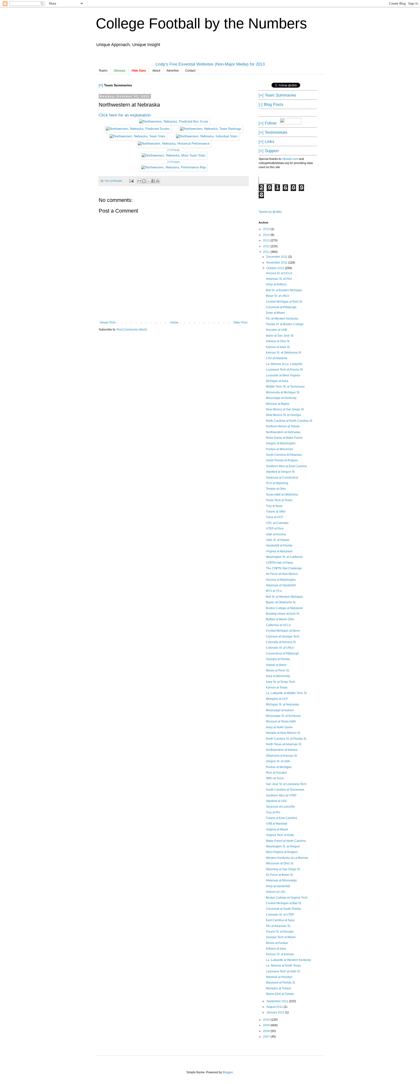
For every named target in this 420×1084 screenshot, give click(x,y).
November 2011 (277, 262)
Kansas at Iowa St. (278, 347)
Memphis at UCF (277, 699)
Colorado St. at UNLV (280, 647)
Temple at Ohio (276, 488)
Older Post (240, 322)
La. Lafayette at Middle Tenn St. (286, 693)
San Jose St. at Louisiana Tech (286, 784)
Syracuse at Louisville (280, 806)
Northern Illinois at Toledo (283, 426)
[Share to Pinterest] (157, 181)
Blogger (228, 1072)
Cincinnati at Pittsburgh (281, 307)
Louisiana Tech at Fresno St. (284, 369)
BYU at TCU (274, 591)
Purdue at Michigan (279, 767)
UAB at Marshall (276, 823)
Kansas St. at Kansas (280, 954)
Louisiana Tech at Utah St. (283, 971)
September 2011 (277, 1001)
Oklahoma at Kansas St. (282, 755)
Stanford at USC (276, 801)
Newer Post (107, 322)
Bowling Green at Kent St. (283, 613)
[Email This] (139, 181)
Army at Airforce (276, 284)
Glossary (119, 70)
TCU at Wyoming (277, 483)
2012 (267, 246)
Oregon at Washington (281, 443)
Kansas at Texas (277, 687)
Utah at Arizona (276, 534)
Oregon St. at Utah (278, 761)
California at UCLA (278, 625)
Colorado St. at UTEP (280, 914)
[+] (101, 85)
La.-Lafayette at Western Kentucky (288, 960)
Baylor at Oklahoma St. (281, 602)
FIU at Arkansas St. (278, 926)
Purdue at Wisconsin (279, 449)
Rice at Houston (276, 772)
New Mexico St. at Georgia (283, 415)
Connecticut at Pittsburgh (282, 653)
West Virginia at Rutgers (282, 852)
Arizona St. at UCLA (279, 273)
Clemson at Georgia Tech (282, 636)
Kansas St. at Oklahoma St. (284, 352)
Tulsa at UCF (274, 517)
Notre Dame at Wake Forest (284, 437)
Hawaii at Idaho (276, 665)
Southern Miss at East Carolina (286, 466)
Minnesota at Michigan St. (283, 392)
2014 (267, 235)
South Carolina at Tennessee (285, 789)
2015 (267, 229)
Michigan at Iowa (277, 381)
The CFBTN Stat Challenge (284, 568)
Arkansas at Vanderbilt (281, 585)
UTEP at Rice (275, 528)
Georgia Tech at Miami (281, 937)
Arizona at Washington (281, 579)
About (156, 70)
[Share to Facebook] (153, 181)
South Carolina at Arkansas (284, 454)
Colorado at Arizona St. (281, 642)
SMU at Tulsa (275, 778)
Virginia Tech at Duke (280, 835)
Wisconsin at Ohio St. (280, 863)
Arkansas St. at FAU (279, 279)
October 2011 (275, 268)
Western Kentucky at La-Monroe (287, 858)
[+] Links (266, 141)
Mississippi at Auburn (280, 710)
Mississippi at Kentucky (281, 398)
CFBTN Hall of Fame (279, 562)
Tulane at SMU (276, 511)
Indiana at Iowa (276, 948)
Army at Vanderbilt (278, 886)
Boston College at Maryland (284, 608)
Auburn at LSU (275, 892)
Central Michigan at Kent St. (284, 301)
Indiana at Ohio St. (278, 341)
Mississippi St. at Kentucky (283, 716)
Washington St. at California (284, 557)
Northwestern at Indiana (282, 750)
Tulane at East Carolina (281, 818)
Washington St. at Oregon (283, 846)
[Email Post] (131, 180)
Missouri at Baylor (277, 403)
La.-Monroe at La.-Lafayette (284, 364)
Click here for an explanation (125, 115)
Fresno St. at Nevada (280, 931)
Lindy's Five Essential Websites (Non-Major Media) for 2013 (210, 64)
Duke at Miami (275, 312)
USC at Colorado (277, 523)
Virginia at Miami (277, 829)
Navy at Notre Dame (279, 727)
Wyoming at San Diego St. (283, 869)
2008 (267, 1031)
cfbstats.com (290, 159)
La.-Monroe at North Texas (283, 965)
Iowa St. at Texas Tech (280, 682)
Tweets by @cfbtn (270, 212)
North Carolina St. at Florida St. (286, 738)
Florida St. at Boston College (285, 324)
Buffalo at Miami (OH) (280, 619)
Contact (190, 70)
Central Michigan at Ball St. (284, 903)
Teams (103, 70)
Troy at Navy (274, 506)
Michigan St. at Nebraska (282, 704)
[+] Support (269, 150)
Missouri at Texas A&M (281, 721)
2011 (267, 252)
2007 (267, 1036)
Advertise (172, 70)
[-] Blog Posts (271, 104)
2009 (267, 1025)
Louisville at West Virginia (283, 375)
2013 (267, 240)
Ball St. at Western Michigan (284, 596)
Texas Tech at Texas (279, 500)
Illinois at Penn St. (277, 670)
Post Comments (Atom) (132, 329)
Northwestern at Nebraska (283, 432)
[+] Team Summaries (277, 95)
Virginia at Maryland (279, 551)
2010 (267, 1019)
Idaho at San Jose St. (280, 335)
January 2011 (275, 1012)
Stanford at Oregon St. (280, 471)
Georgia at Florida (278, 659)
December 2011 (277, 256)
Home (174, 322)
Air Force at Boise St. (279, 875)
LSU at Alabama (276, 358)
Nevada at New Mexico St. (283, 733)
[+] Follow (267, 123)
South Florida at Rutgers (282, 460)
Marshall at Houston (279, 977)
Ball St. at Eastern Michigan (284, 290)
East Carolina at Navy (280, 920)
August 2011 (275, 1007)
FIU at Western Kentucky (282, 318)
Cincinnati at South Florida (283, 908)
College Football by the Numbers (201, 23)
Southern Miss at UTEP (281, 795)
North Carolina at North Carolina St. (289, 420)
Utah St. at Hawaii (277, 540)
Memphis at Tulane (278, 988)
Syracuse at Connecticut (282, 477)
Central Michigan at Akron (283, 630)
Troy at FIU (273, 812)
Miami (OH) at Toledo (280, 994)
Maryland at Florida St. (281, 982)
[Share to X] (148, 181)
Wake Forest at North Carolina (286, 841)
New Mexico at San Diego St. (285, 409)
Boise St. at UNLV (277, 296)
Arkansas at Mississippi (281, 880)
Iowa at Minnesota (278, 676)
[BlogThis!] (143, 181)
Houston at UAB (276, 329)
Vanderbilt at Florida (279, 545)
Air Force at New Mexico (282, 574)
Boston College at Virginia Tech (286, 897)
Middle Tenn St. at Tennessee (285, 386)
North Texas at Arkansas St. (284, 744)
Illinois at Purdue (277, 943)
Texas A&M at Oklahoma (282, 494)
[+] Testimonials (273, 132)
